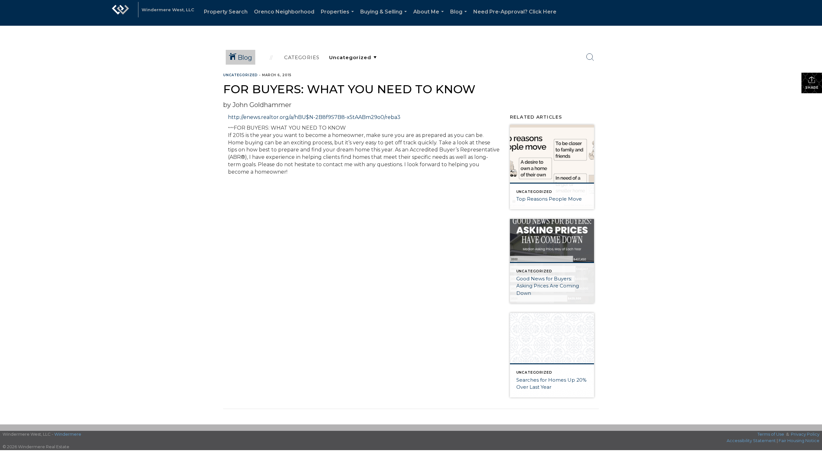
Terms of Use (770, 434)
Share (811, 88)
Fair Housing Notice (799, 440)
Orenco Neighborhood (284, 12)
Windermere (67, 434)
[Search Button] (590, 57)
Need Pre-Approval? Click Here (514, 12)
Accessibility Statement (751, 440)
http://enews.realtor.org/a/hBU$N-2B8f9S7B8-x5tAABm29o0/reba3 (314, 117)
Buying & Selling (384, 17)
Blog (459, 17)
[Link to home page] (120, 13)
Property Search (226, 12)
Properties (338, 17)
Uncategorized (240, 75)
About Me (429, 17)
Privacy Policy (805, 434)
